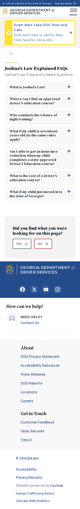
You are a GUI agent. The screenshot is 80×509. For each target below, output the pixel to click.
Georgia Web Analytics (33, 500)
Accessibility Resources (40, 365)
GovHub (56, 485)
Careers (27, 401)
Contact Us (30, 323)
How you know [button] (63, 3)
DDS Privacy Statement (40, 356)
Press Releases (33, 374)
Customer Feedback (37, 422)
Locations (29, 392)
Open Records (32, 431)
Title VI (26, 440)
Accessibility (26, 469)
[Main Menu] (73, 11)
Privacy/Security (29, 477)
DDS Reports (31, 383)
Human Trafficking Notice (35, 493)
